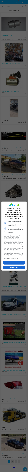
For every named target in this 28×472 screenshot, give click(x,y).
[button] (14, 232)
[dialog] (14, 236)
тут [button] (22, 246)
